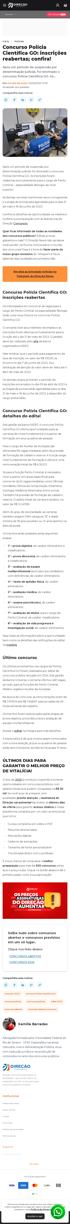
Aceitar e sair (35, 1216)
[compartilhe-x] (31, 100)
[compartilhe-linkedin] (23, 100)
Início (6, 41)
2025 (18, 779)
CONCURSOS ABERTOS (25, 956)
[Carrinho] (65, 5)
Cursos (6, 1116)
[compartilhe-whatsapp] (6, 100)
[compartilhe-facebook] (14, 100)
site (35, 341)
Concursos (20, 223)
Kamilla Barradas (17, 83)
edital (18, 730)
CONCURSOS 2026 (21, 962)
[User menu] (57, 5)
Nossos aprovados (11, 1103)
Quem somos (9, 1110)
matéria (12, 644)
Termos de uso (9, 1136)
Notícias (19, 41)
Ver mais (33, 1164)
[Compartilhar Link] (39, 100)
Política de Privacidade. (43, 1209)
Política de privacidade (13, 1129)
